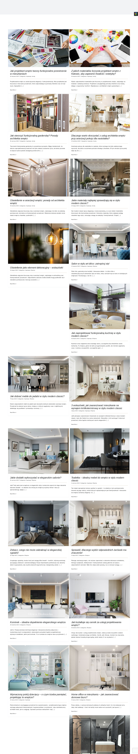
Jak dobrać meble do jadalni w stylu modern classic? (37, 396)
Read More (13, 90)
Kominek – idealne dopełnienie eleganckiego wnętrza (38, 622)
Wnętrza (33, 270)
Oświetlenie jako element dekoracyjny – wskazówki (36, 267)
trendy (33, 76)
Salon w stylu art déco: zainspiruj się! (90, 263)
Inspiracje (28, 76)
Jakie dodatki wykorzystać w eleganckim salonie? (35, 477)
